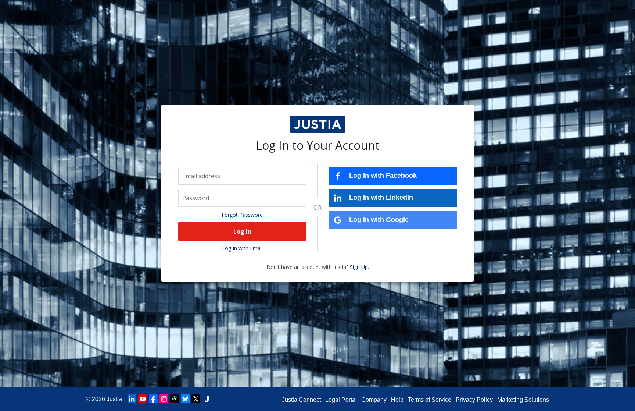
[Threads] (174, 398)
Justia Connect (301, 400)
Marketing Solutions (523, 400)
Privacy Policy (474, 400)
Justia (114, 399)
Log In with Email (242, 248)
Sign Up (359, 266)
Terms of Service (429, 400)
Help (397, 400)
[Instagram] (163, 398)
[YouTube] (142, 398)
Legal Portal (341, 400)
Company (374, 400)
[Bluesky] (185, 398)
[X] (195, 398)
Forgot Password (242, 214)
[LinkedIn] (132, 398)
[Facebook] (153, 398)
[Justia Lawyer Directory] (206, 398)
